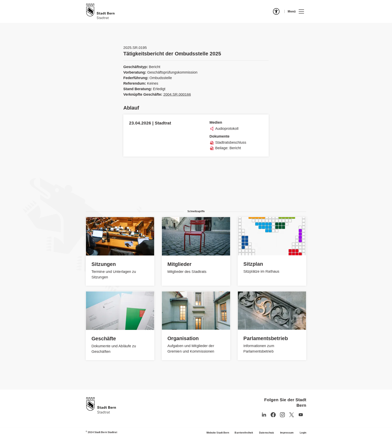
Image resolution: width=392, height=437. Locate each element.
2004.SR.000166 (177, 94)
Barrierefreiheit (244, 432)
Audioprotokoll (226, 129)
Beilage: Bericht (228, 148)
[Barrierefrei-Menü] (276, 11)
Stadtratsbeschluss (230, 142)
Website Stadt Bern (217, 432)
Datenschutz (266, 432)
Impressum (287, 432)
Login (303, 432)
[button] (296, 11)
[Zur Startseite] (100, 11)
